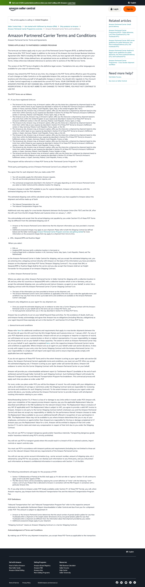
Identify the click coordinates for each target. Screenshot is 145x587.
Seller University (65, 573)
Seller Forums (64, 568)
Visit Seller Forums (115, 77)
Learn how (71, 3)
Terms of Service (14, 583)
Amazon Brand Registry (42, 565)
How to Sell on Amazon (17, 565)
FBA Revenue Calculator (67, 565)
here (19, 330)
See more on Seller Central (118, 81)
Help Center (63, 570)
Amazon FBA (38, 568)
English (131, 552)
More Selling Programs (42, 573)
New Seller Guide (15, 568)
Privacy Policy (26, 583)
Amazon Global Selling (16, 570)
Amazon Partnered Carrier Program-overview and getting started (60, 232)
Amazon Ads (38, 570)
